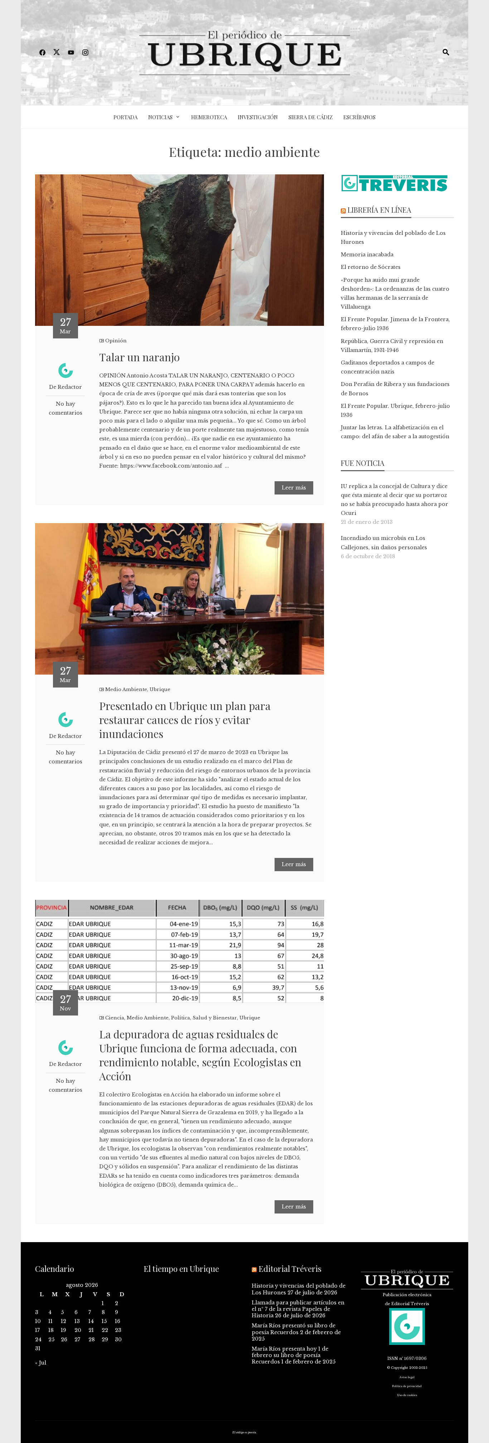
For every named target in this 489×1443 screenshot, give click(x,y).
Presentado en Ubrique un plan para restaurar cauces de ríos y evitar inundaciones (185, 720)
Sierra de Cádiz (311, 117)
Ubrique (160, 689)
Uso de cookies (407, 1395)
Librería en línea (379, 209)
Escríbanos (359, 117)
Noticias (160, 117)
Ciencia (114, 1018)
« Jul (40, 1363)
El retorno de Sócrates (371, 267)
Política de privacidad (407, 1386)
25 (51, 1339)
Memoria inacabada (367, 254)
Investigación (258, 117)
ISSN (392, 1358)
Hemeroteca (209, 117)
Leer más (294, 487)
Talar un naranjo (139, 357)
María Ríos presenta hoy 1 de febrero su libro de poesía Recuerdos (290, 1355)
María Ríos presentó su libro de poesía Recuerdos (293, 1328)
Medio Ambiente (126, 689)
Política (180, 1018)
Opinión (116, 341)
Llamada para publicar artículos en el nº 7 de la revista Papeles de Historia (298, 1309)
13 (77, 1321)
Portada (125, 117)
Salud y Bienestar (215, 1018)
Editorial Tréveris (289, 1268)
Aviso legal (407, 1377)
